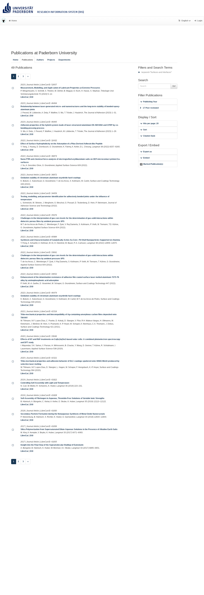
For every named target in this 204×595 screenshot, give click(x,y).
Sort (145, 130)
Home (14, 21)
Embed (146, 158)
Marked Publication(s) (152, 164)
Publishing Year (150, 102)
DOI (31, 97)
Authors (40, 60)
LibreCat (24, 97)
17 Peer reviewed (151, 108)
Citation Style (149, 136)
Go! (173, 86)
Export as (147, 152)
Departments (64, 60)
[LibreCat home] (3, 21)
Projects (51, 60)
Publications (27, 60)
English (185, 21)
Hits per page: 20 (151, 123)
